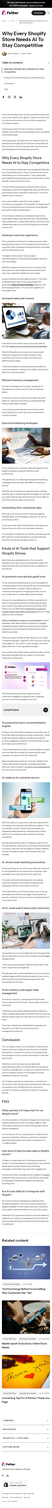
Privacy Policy (12, 1501)
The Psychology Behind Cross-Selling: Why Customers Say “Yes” (24, 1291)
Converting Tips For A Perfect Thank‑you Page (26, 1400)
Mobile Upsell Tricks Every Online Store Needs (24, 1345)
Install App (38, 13)
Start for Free (36, 5)
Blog (13, 21)
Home (4, 21)
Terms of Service (16, 1497)
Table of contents (12, 62)
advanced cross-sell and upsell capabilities (28, 346)
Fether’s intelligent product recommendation (22, 620)
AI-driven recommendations (37, 767)
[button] (48, 13)
